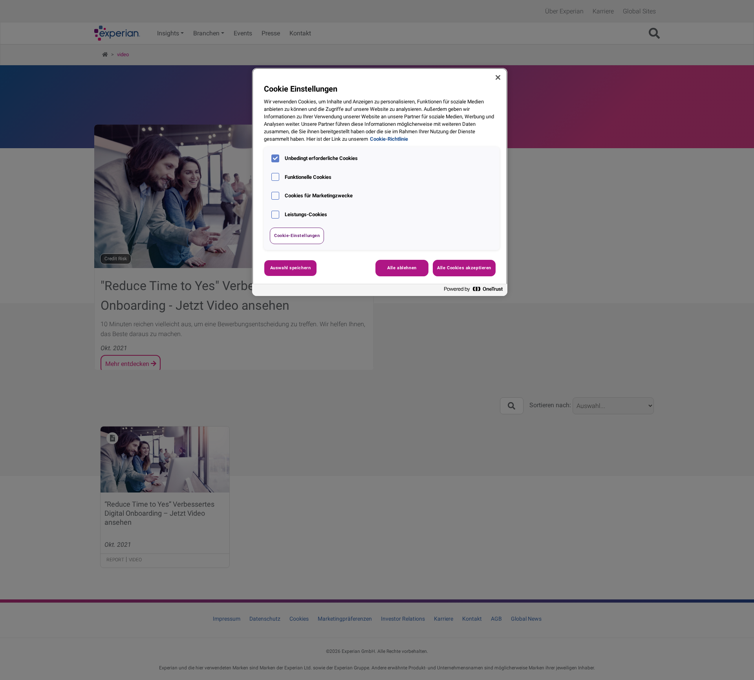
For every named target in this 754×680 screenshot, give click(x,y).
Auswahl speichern (290, 267)
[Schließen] (498, 77)
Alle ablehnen (401, 267)
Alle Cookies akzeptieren (464, 267)
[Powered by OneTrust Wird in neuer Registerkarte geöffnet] (473, 291)
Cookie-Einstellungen (297, 235)
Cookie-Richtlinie (389, 139)
